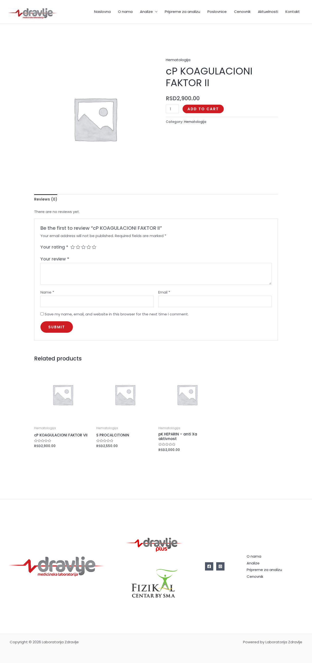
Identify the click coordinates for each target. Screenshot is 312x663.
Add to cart (203, 108)
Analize (146, 11)
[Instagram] (220, 566)
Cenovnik (242, 11)
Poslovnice (217, 11)
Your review (54, 259)
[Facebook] (209, 566)
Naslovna (102, 11)
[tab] (45, 199)
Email (164, 292)
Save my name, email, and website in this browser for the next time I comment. (117, 314)
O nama (125, 11)
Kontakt (292, 11)
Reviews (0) (45, 199)
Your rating (54, 247)
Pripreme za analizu (182, 11)
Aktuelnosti (268, 11)
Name (47, 292)
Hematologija (178, 59)
